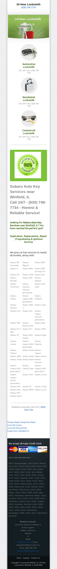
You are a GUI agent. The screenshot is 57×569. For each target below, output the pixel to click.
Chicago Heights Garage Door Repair (21, 422)
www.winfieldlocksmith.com (27, 551)
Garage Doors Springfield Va (18, 431)
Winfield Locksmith (25, 542)
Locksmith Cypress (14, 425)
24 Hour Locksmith (28, 4)
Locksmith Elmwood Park (17, 428)
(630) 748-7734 (28, 7)
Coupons (26, 558)
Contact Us (35, 558)
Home (19, 558)
